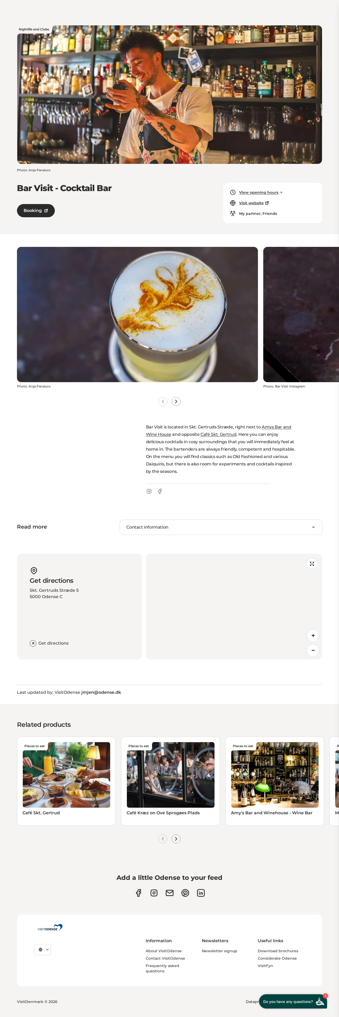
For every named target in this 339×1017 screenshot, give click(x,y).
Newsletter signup (219, 951)
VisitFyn (265, 965)
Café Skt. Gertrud (218, 434)
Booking (33, 210)
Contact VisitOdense (165, 958)
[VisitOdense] (50, 927)
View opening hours (258, 192)
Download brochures (278, 951)
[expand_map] (312, 564)
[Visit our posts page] (201, 893)
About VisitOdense (164, 951)
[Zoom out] (313, 650)
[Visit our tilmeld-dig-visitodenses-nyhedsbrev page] (169, 893)
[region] (234, 606)
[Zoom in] (313, 635)
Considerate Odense (277, 958)
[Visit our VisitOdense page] (138, 893)
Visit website (251, 203)
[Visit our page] (154, 893)
